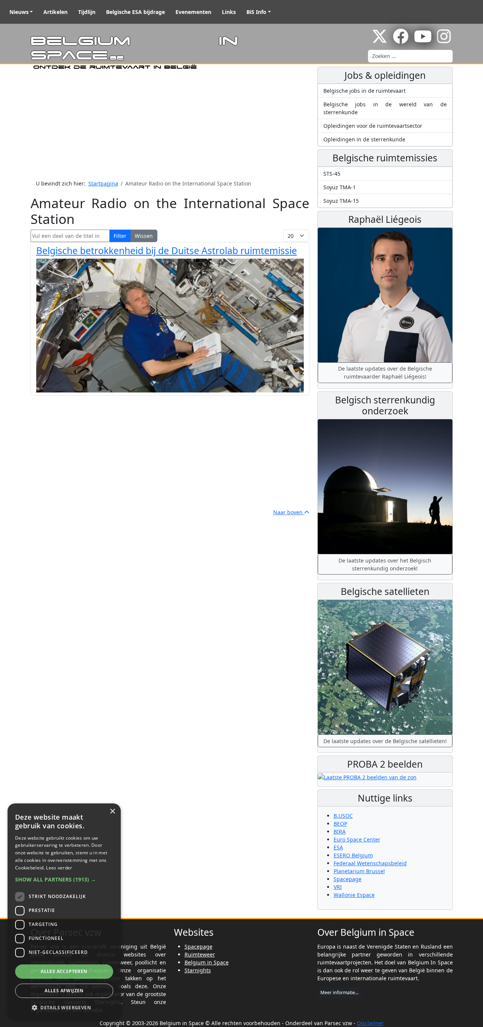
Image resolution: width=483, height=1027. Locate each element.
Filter (120, 235)
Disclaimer (370, 1023)
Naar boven (288, 512)
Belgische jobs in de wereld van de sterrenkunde (385, 108)
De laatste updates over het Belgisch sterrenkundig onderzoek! (384, 564)
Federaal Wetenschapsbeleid (370, 863)
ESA (338, 847)
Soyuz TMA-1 (339, 187)
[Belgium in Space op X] (380, 40)
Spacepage (347, 879)
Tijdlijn (86, 11)
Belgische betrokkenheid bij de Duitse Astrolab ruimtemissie (166, 250)
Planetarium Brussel (359, 871)
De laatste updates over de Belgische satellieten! (385, 741)
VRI (338, 887)
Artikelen (55, 11)
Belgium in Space (207, 962)
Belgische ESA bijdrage (135, 11)
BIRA (340, 831)
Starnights (198, 970)
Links (229, 11)
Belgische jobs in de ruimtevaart (364, 90)
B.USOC (343, 815)
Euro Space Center (357, 839)
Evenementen (193, 11)
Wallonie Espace (354, 894)
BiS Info (256, 11)
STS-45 (331, 173)
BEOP (340, 823)
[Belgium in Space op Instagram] (444, 40)
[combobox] (410, 56)
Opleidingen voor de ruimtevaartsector (372, 125)
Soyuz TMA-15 (341, 200)
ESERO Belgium (353, 855)
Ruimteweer (200, 954)
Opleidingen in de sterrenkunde (364, 139)
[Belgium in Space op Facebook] (401, 40)
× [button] (112, 811)
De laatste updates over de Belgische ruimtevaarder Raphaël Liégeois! (385, 372)
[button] (64, 879)
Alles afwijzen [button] (64, 990)
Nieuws (19, 11)
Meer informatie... (339, 992)
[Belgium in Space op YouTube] (423, 40)
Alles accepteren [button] (64, 971)
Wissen (144, 235)
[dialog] (64, 911)
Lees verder (59, 868)
